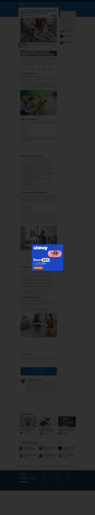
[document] (47, 257)
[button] (61, 245)
